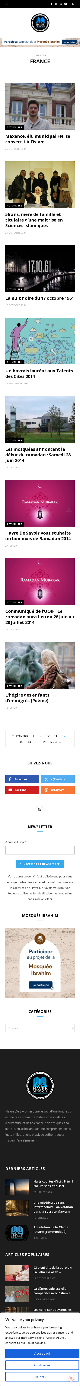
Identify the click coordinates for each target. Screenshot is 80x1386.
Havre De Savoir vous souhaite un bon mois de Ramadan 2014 (38, 535)
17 (43, 742)
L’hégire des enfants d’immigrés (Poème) (27, 697)
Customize (42, 1365)
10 (47, 736)
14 (29, 742)
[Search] (73, 4)
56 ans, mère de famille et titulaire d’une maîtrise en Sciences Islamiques (34, 219)
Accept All (42, 1353)
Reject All (42, 1376)
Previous (22, 736)
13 (21, 742)
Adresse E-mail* (16, 842)
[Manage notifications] (71, 1378)
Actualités (14, 127)
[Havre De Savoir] (40, 22)
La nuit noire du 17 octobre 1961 (39, 298)
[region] (40, 1349)
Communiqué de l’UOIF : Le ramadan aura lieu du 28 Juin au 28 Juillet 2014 (39, 616)
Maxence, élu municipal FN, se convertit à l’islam (37, 139)
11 (55, 736)
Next (53, 742)
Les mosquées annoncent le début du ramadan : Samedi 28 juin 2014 (37, 454)
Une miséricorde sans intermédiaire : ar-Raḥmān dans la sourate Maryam (53, 1206)
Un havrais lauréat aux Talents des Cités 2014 (39, 373)
